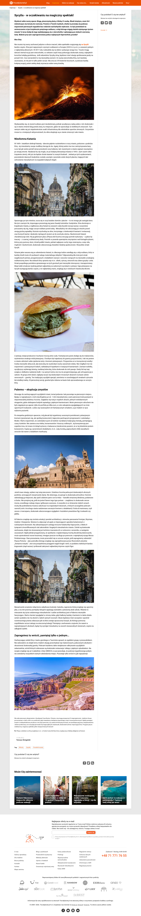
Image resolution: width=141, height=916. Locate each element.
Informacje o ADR (85, 863)
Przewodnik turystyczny (44, 855)
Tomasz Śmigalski (23, 740)
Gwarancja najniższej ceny (45, 866)
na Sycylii (85, 44)
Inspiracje (55, 3)
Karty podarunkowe (64, 852)
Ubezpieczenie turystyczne (66, 863)
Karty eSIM (61, 869)
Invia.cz (74, 905)
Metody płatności (42, 858)
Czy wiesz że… (82, 3)
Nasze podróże (118, 3)
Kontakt (103, 30)
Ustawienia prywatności (87, 860)
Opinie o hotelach (42, 860)
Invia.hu (86, 905)
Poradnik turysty (38, 747)
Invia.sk (80, 905)
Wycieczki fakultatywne (66, 866)
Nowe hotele (40, 863)
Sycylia (28, 747)
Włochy (21, 747)
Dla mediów (18, 858)
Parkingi (60, 855)
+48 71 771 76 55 (114, 855)
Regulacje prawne (85, 866)
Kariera (16, 866)
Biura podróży (19, 860)
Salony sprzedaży (20, 855)
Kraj (127, 3)
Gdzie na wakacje (68, 3)
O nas (16, 852)
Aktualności (106, 3)
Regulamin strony (85, 852)
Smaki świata (94, 3)
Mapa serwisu (19, 869)
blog (47, 3)
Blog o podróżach (42, 852)
